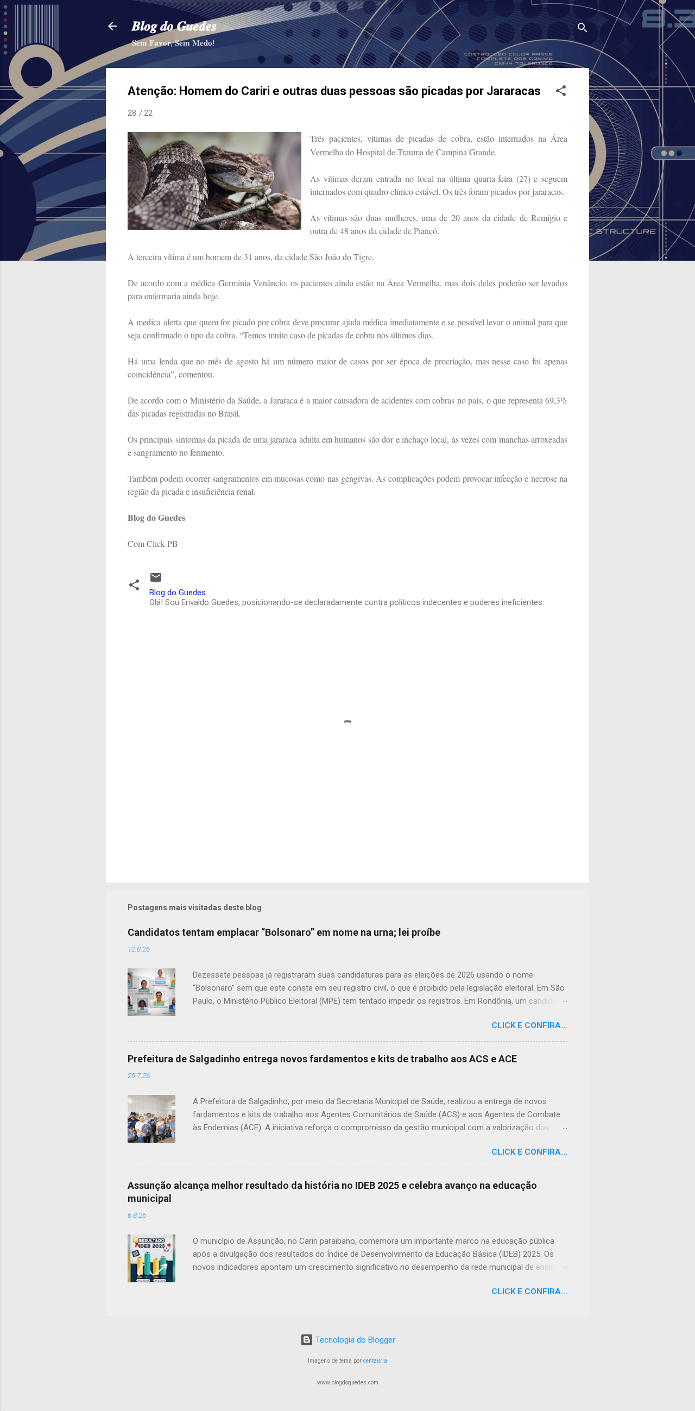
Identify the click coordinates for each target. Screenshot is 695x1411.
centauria (375, 1360)
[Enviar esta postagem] (155, 581)
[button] (560, 92)
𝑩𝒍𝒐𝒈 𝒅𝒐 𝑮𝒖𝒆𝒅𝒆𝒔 (174, 26)
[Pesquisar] (582, 29)
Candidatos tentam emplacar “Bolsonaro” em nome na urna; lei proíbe (284, 932)
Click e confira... (529, 1025)
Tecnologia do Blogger (354, 1340)
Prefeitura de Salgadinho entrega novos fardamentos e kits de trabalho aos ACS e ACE (322, 1058)
